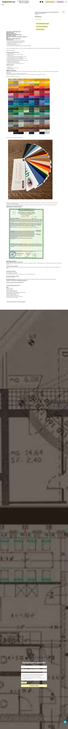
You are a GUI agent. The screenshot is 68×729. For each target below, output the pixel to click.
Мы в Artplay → (24, 2)
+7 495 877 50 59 (23, 1)
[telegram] (40, 2)
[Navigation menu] (66, 1)
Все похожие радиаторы (42, 26)
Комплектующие (40, 29)
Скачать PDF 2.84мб (10, 283)
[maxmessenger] (42, 2)
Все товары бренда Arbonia (43, 23)
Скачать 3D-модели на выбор (12, 286)
